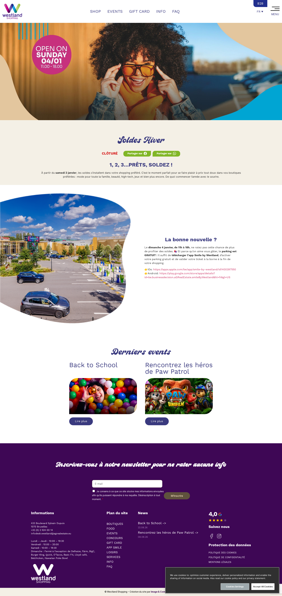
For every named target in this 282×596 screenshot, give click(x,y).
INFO (110, 561)
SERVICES (113, 557)
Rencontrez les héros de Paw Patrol (179, 368)
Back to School (93, 365)
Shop (95, 11)
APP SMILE (114, 547)
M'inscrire (177, 495)
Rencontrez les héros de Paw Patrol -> (168, 532)
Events (115, 11)
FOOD (111, 528)
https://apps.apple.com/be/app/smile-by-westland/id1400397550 (194, 269)
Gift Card (139, 11)
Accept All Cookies (263, 586)
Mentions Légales (220, 562)
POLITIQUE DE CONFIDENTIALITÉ (227, 557)
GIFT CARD (114, 542)
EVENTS (112, 533)
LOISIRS (112, 552)
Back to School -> (152, 523)
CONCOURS (115, 538)
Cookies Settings (235, 586)
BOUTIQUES (115, 523)
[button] (137, 154)
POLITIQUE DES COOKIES (222, 552)
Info (161, 11)
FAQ (176, 11)
